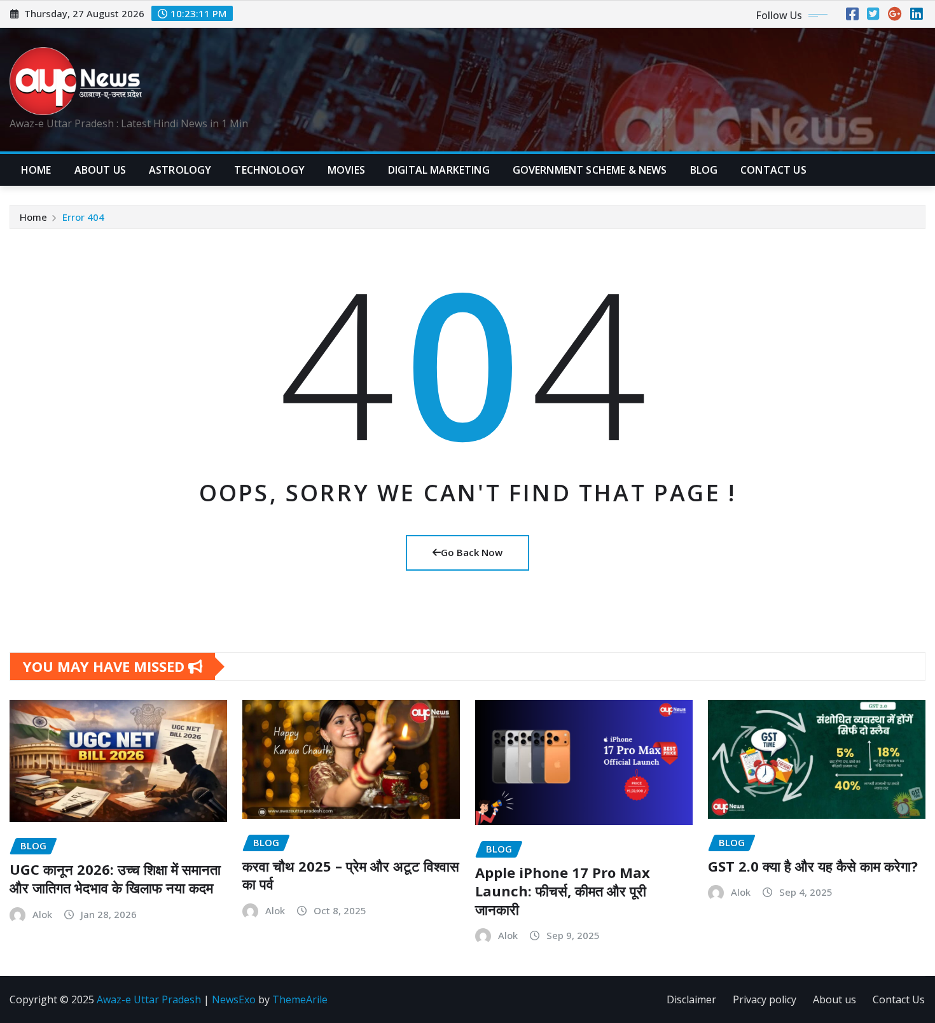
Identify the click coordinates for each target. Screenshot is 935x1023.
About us (834, 999)
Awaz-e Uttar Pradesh (149, 999)
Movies (346, 170)
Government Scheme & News (590, 170)
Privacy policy (764, 999)
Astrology (180, 170)
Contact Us (899, 999)
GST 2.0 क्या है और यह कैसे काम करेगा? (813, 865)
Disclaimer (691, 999)
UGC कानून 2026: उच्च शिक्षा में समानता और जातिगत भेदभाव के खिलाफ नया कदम (115, 878)
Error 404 (83, 217)
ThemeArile (300, 999)
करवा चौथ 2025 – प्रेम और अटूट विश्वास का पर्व (350, 875)
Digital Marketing (439, 170)
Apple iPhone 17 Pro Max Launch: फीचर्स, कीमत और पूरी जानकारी (562, 890)
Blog (704, 170)
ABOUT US (100, 170)
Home (36, 170)
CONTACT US (773, 170)
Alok (42, 914)
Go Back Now (471, 552)
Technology (269, 170)
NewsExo (234, 999)
